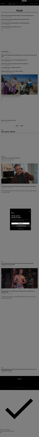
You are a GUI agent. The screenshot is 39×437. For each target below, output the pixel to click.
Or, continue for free (20, 228)
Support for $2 (20, 223)
